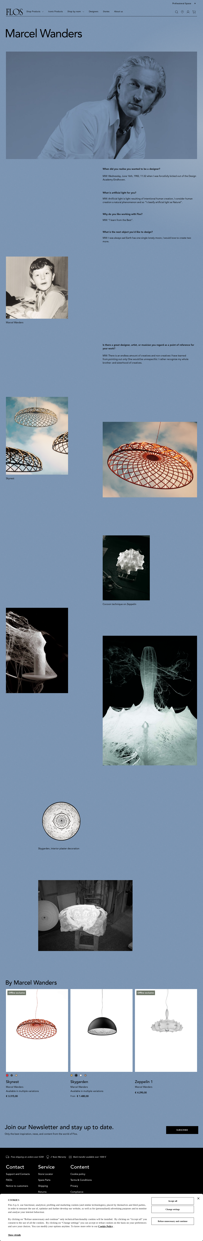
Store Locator (45, 1174)
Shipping (43, 1186)
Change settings (173, 1209)
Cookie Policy (105, 1226)
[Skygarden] (101, 1030)
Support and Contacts (18, 1174)
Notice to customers (17, 1186)
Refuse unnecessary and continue (172, 1221)
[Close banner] (198, 1198)
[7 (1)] (150, 700)
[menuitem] (35, 11)
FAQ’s (9, 1180)
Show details (14, 1235)
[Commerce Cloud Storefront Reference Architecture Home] (14, 12)
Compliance (76, 1192)
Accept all (172, 1201)
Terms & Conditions (81, 1180)
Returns (42, 1192)
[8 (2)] (37, 650)
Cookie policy (77, 1174)
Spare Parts (44, 1180)
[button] (184, 3)
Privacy (74, 1186)
